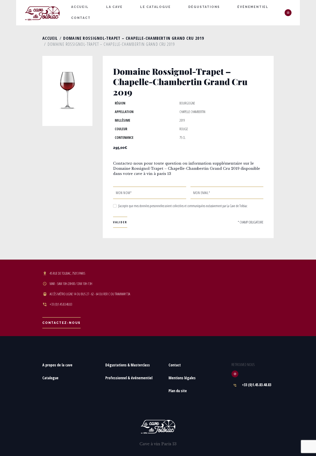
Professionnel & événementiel (128, 377)
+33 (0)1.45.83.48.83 (256, 384)
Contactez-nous (61, 322)
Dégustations (204, 7)
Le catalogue (155, 7)
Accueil (80, 7)
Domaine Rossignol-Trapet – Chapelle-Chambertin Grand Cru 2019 (133, 38)
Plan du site (178, 390)
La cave (114, 7)
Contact (81, 18)
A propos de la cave (57, 364)
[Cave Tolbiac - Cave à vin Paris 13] (42, 13)
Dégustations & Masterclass (127, 364)
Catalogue (50, 377)
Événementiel (252, 7)
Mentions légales (182, 377)
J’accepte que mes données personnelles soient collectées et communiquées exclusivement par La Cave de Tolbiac (182, 206)
